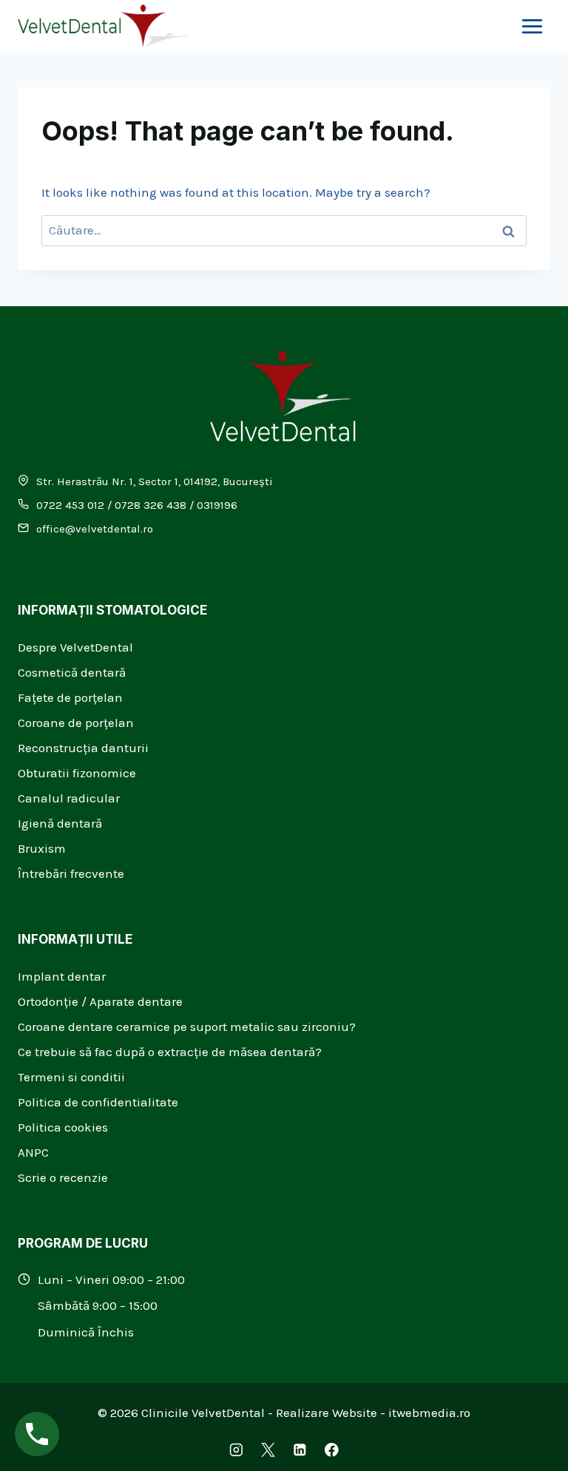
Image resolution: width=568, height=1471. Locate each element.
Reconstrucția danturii (83, 747)
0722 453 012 (70, 505)
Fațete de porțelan (70, 697)
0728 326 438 (150, 505)
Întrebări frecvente (71, 873)
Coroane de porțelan (76, 722)
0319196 (217, 505)
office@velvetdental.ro (94, 528)
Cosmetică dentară (72, 672)
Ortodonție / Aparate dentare (100, 1001)
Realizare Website (326, 1412)
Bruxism (42, 848)
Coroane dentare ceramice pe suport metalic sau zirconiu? (187, 1026)
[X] (268, 1450)
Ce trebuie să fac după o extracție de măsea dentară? (170, 1051)
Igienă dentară (60, 823)
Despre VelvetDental (75, 647)
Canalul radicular (69, 798)
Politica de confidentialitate (98, 1102)
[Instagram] (236, 1450)
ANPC (33, 1152)
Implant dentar (62, 976)
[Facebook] (331, 1450)
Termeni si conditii (71, 1076)
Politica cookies (63, 1127)
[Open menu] (531, 26)
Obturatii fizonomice (77, 772)
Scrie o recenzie (63, 1177)
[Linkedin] (300, 1450)
